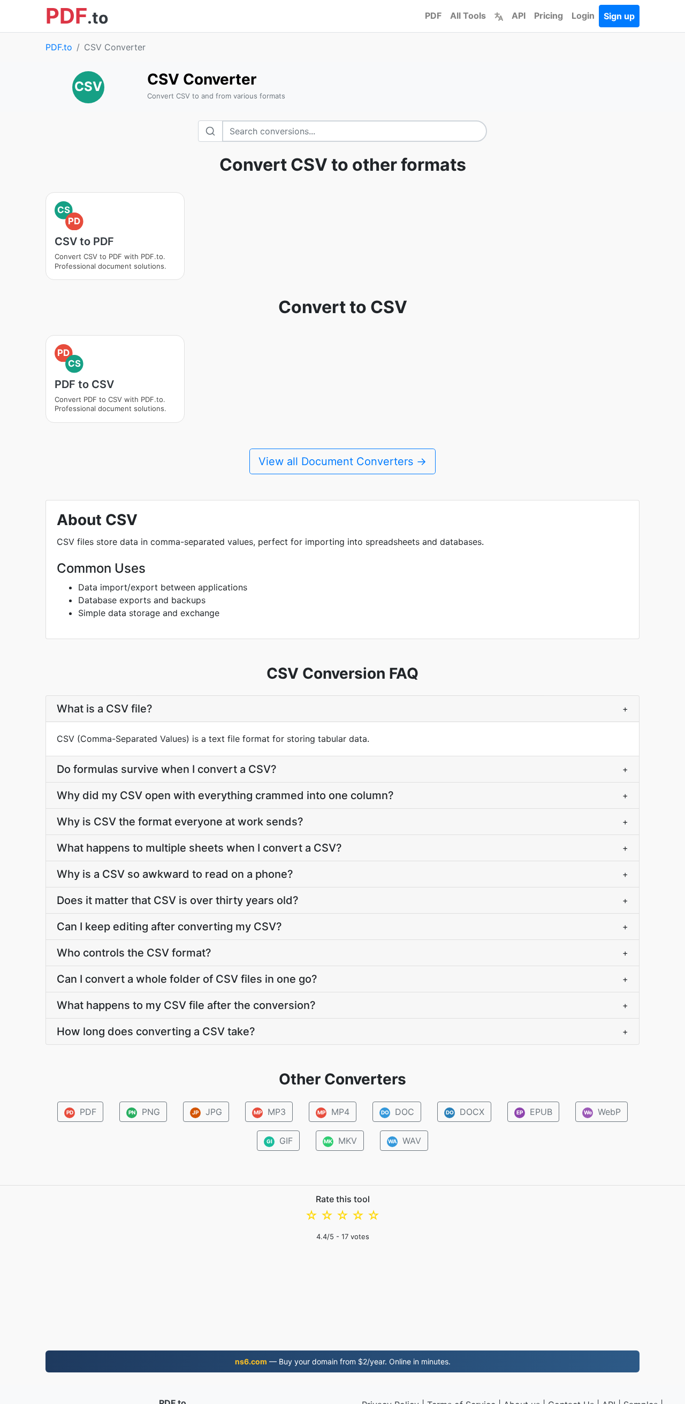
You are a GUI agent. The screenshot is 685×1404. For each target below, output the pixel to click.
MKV (340, 1140)
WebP (602, 1111)
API (519, 15)
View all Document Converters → (342, 461)
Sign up (619, 16)
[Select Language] (498, 15)
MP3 (270, 1111)
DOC (398, 1111)
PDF (433, 15)
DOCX (465, 1111)
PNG (144, 1111)
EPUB (534, 1111)
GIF (280, 1140)
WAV (404, 1140)
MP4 (333, 1111)
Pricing (548, 15)
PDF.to (58, 47)
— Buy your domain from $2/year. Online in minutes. (343, 1361)
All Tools (468, 15)
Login (583, 15)
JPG (207, 1111)
